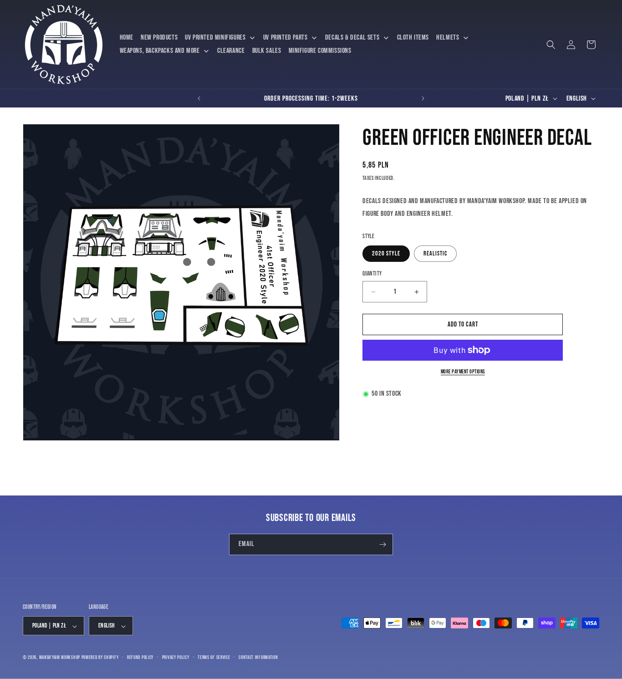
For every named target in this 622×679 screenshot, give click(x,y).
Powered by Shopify (100, 658)
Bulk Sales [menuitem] (266, 50)
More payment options (463, 371)
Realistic (435, 253)
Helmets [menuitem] (447, 37)
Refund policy (140, 658)
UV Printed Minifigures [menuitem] (215, 37)
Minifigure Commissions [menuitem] (320, 50)
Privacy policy (175, 658)
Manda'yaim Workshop (59, 658)
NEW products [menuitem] (159, 37)
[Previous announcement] (199, 98)
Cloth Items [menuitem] (413, 37)
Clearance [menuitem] (231, 50)
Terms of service (214, 658)
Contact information (258, 658)
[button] (551, 45)
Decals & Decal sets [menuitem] (352, 37)
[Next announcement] (423, 98)
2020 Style (386, 253)
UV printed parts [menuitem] (285, 37)
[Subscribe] (382, 544)
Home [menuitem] (126, 37)
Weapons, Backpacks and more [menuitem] (160, 50)
